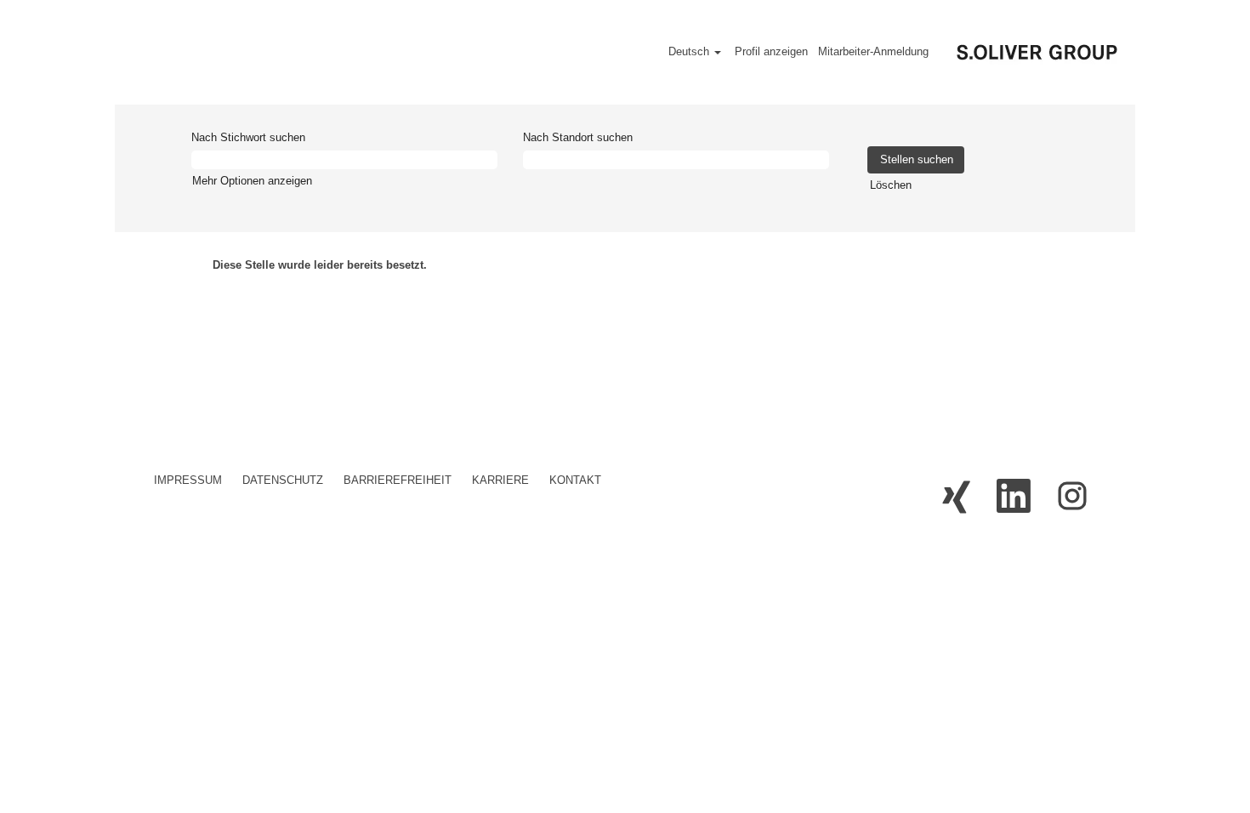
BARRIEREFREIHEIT (398, 480)
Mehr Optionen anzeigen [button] (252, 180)
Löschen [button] (891, 185)
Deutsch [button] (690, 51)
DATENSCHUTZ (282, 480)
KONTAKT (575, 480)
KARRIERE (500, 480)
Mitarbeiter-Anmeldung (873, 51)
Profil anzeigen (771, 51)
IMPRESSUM (188, 480)
